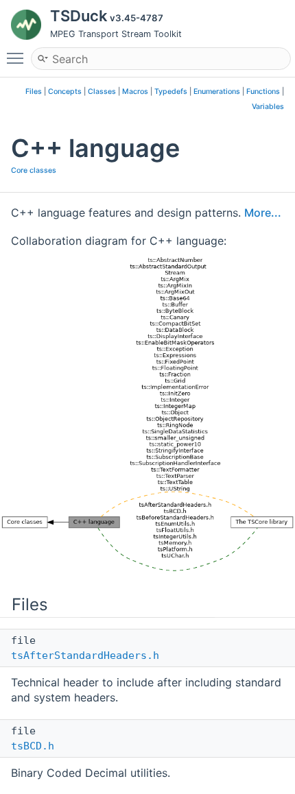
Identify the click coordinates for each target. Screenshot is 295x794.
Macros (135, 91)
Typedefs (170, 91)
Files (33, 91)
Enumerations (216, 91)
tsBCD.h (32, 746)
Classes (102, 91)
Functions (263, 91)
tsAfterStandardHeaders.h (85, 655)
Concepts (65, 91)
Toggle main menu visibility (17, 57)
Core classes (33, 170)
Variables (268, 106)
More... (262, 212)
